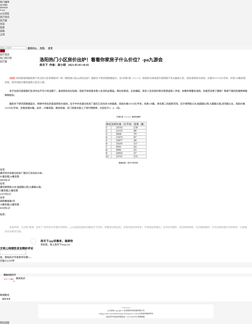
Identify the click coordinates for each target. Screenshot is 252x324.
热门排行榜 (6, 58)
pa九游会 (4, 13)
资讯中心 (32, 48)
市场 (2, 24)
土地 (2, 34)
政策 (2, 27)
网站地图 (4, 322)
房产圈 (3, 20)
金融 (2, 31)
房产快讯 (4, 17)
